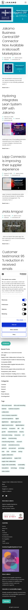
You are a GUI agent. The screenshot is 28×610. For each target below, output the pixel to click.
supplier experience (7, 458)
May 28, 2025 (7, 58)
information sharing (7, 435)
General (6, 59)
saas (3, 451)
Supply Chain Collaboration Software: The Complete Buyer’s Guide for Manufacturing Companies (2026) (13, 360)
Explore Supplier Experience (9, 504)
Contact (4, 486)
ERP (18, 428)
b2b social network (7, 405)
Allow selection (14, 329)
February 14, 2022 (8, 117)
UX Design (21, 468)
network (4, 445)
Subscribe (6, 601)
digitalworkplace (20, 425)
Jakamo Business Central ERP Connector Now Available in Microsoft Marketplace (13, 41)
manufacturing (12, 438)
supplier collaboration (7, 455)
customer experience (7, 418)
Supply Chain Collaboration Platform (12, 482)
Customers (5, 535)
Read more (5, 87)
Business (4, 408)
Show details (20, 320)
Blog (3, 484)
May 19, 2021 (7, 215)
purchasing (21, 448)
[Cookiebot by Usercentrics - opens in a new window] (20, 274)
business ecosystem (14, 408)
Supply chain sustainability (9, 464)
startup (20, 451)
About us (4, 528)
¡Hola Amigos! (12, 211)
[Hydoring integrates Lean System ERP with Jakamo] (14, 130)
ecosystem (12, 428)
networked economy (13, 445)
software (13, 451)
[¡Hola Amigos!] (14, 227)
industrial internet (12, 432)
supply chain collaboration (9, 461)
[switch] (24, 304)
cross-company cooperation (9, 415)
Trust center (5, 543)
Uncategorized (5, 396)
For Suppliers (5, 539)
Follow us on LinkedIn (7, 506)
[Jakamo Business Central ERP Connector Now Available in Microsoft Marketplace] (14, 69)
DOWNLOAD (6, 343)
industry (21, 432)
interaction (17, 435)
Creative (3, 384)
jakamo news (17, 215)
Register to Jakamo (7, 489)
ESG (23, 428)
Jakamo (4, 438)
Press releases (5, 394)
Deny (14, 334)
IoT (23, 435)
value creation (5, 471)
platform (4, 448)
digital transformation (7, 425)
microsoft (19, 441)
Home (4, 526)
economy (4, 428)
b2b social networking (19, 405)
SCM (8, 451)
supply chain (17, 458)
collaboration (5, 412)
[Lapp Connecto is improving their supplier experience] (14, 185)
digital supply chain (16, 422)
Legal (3, 541)
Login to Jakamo (6, 491)
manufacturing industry (8, 441)
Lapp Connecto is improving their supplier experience (14, 162)
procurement (12, 448)
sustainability (21, 464)
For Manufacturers (7, 537)
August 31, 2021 (8, 173)
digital (17, 418)
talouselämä (5, 468)
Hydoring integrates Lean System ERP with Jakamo (12, 104)
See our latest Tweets (8, 508)
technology (14, 468)
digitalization (5, 422)
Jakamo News (18, 58)
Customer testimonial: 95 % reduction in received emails (13, 260)
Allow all (14, 324)
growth (4, 432)
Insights (3, 391)
